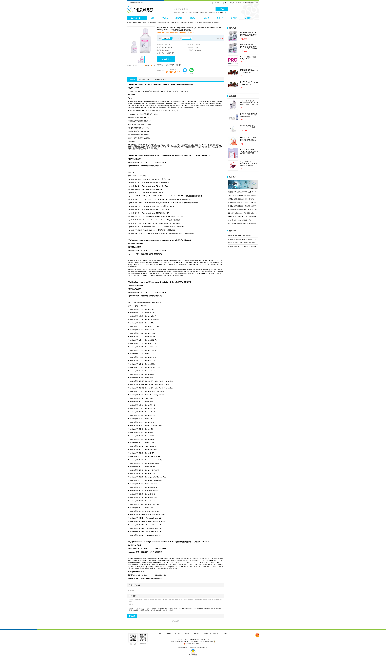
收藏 (147, 65)
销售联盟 (215, 633)
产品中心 (164, 18)
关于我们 (234, 18)
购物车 (232, 3)
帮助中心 (196, 633)
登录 (217, 3)
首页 (152, 18)
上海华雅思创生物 (193, 12)
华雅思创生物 (176, 12)
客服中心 (220, 18)
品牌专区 (179, 18)
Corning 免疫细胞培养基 (207, 12)
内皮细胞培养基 (152, 22)
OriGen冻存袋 (219, 12)
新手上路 (177, 633)
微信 (143, 610)
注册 (224, 3)
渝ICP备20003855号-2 (202, 639)
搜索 (222, 9)
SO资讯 (206, 18)
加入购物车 (166, 59)
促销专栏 (193, 18)
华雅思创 (184, 12)
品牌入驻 (206, 633)
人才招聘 (248, 18)
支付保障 (187, 633)
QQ (139, 610)
